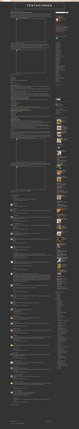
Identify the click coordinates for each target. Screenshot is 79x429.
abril (58, 367)
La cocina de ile (60, 207)
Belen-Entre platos (16, 223)
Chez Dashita (59, 144)
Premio (59, 318)
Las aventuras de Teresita (61, 218)
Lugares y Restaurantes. (60, 66)
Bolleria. (57, 46)
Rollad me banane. (61, 349)
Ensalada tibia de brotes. (62, 328)
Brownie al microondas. (61, 317)
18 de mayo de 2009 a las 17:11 (20, 281)
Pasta (57, 72)
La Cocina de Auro (60, 204)
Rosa (14, 294)
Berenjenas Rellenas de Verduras (63, 172)
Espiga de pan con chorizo (62, 363)
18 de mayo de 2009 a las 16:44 (20, 234)
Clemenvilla (15, 366)
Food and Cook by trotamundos (60, 187)
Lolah (14, 237)
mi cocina (58, 249)
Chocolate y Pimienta (61, 150)
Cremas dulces (58, 51)
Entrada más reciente (14, 421)
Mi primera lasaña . (61, 336)
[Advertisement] (19, 413)
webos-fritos (59, 286)
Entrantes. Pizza (58, 55)
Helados (57, 62)
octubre (59, 303)
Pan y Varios (59, 263)
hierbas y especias (60, 194)
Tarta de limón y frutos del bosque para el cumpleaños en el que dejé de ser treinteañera (64, 128)
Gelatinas (57, 60)
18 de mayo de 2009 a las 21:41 (20, 319)
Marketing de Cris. (59, 112)
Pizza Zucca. (60, 314)
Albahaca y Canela (60, 125)
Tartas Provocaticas (26, 44)
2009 (58, 299)
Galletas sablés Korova (61, 360)
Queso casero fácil (64, 219)
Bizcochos (57, 45)
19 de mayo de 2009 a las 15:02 (20, 350)
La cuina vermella (60, 214)
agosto (59, 306)
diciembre (59, 300)
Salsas (57, 79)
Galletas (57, 59)
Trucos (57, 81)
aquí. (30, 107)
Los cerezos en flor (60, 237)
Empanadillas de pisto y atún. (62, 351)
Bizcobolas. (58, 43)
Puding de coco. (60, 355)
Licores (57, 64)
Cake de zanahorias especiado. (63, 365)
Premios (57, 76)
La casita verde (59, 201)
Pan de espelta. (60, 348)
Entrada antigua (48, 421)
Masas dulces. (58, 68)
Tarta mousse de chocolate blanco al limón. (21, 12)
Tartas (57, 80)
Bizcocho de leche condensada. (63, 329)
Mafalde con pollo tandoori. (62, 312)
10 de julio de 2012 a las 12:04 (20, 395)
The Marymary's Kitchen (61, 281)
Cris (14, 245)
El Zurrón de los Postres (61, 176)
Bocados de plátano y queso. (62, 331)
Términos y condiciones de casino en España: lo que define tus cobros (62, 216)
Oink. (56, 114)
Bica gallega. (60, 324)
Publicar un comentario (14, 404)
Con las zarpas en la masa (61, 156)
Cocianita (21, 47)
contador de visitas (59, 105)
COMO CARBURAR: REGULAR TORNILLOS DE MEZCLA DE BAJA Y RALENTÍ (62, 251)
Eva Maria (15, 231)
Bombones (57, 47)
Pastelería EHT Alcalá (61, 276)
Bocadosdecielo (60, 137)
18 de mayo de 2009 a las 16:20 (20, 229)
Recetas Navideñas (59, 77)
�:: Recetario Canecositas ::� (62, 288)
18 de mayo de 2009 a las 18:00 (20, 291)
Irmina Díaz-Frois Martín (17, 374)
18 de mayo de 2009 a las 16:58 (20, 269)
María (14, 343)
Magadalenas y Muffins (60, 67)
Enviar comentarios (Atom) (19, 423)
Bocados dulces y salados (61, 131)
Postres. (57, 75)
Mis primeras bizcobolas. (62, 322)
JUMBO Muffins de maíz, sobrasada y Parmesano (64, 265)
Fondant (57, 58)
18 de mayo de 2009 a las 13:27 (20, 200)
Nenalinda (14, 352)
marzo (59, 368)
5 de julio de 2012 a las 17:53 (20, 388)
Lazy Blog (58, 224)
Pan (56, 71)
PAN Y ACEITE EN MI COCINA (62, 257)
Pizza (57, 73)
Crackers (59, 359)
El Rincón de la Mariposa (61, 170)
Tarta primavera (63, 151)
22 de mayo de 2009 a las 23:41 (20, 372)
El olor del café (59, 164)
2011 (58, 296)
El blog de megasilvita (61, 162)
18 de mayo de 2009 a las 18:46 (20, 298)
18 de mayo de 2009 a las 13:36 (20, 206)
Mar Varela (15, 215)
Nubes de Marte (60, 315)
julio (58, 308)
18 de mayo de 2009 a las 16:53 (20, 249)
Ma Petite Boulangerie (61, 243)
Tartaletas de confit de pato (61, 157)
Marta (14, 208)
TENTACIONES (39, 5)
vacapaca (14, 321)
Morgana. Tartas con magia (62, 254)
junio (59, 309)
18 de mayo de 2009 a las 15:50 (20, 221)
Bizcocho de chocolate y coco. (63, 346)
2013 (58, 293)
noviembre (60, 302)
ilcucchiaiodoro (15, 316)
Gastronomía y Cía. (60, 190)
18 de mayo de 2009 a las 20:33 (20, 313)
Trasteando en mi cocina (17, 381)
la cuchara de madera (16, 390)
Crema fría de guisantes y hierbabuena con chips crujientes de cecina (64, 227)
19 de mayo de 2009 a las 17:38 (20, 358)
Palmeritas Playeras (64, 177)
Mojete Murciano (60, 362)
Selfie (62, 145)
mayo (59, 311)
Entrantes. (57, 54)
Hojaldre (57, 63)
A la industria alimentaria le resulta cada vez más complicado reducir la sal (62, 192)
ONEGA (14, 335)
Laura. (14, 203)
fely (13, 301)
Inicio (32, 421)
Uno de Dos (59, 282)
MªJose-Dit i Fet (16, 328)
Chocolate (57, 50)
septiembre (60, 305)
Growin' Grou (59, 277)
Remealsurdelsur (16, 283)
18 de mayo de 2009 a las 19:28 (20, 305)
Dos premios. (60, 335)
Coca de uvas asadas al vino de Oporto (64, 239)
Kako (28, 46)
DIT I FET (58, 159)
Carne (57, 49)
